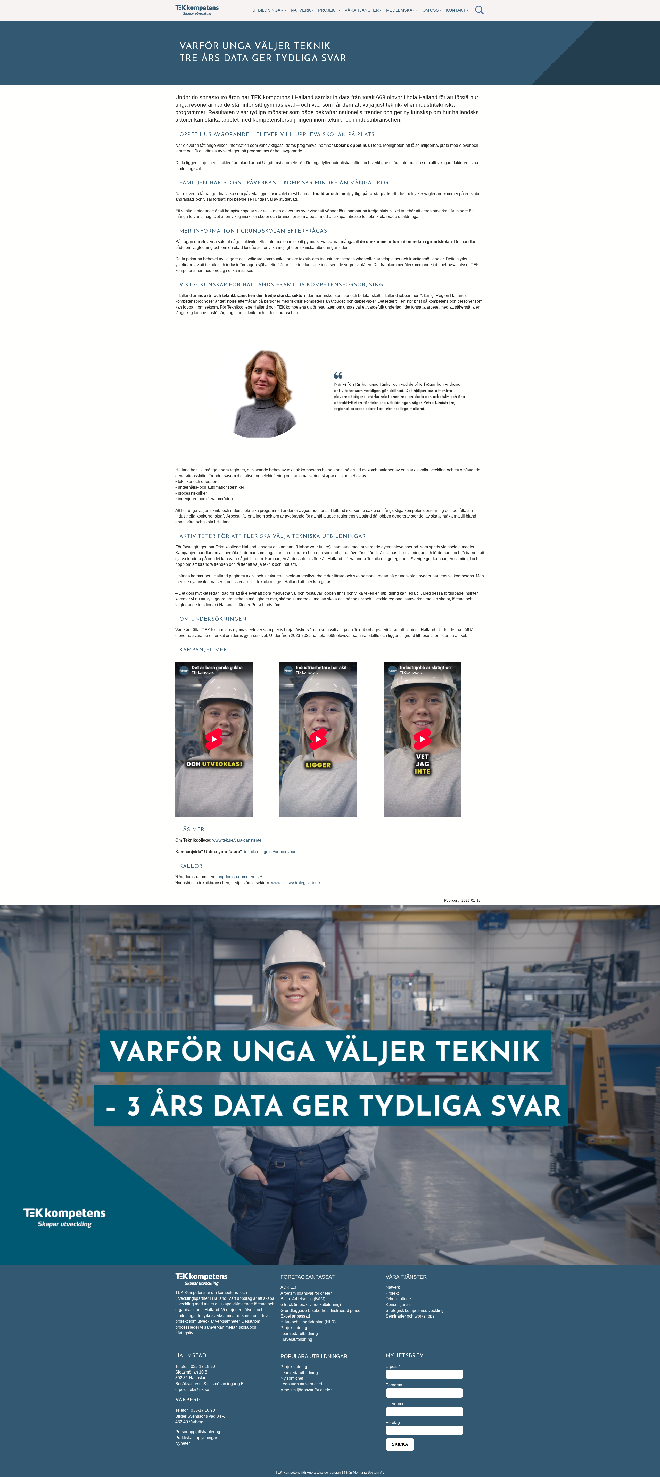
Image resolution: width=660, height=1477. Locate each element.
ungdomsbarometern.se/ (240, 877)
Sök (479, 10)
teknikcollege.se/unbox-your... (271, 852)
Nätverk (301, 10)
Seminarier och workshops (410, 1316)
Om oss (431, 10)
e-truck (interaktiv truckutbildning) (310, 1304)
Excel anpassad (295, 1316)
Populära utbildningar (313, 1356)
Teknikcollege (398, 1299)
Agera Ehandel (318, 1472)
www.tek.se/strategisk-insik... (297, 883)
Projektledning (293, 1328)
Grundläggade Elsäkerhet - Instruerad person (321, 1310)
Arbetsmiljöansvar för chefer (306, 1293)
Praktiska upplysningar (196, 1437)
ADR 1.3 (288, 1287)
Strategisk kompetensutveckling (415, 1310)
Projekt (327, 10)
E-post (393, 1366)
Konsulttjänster (399, 1304)
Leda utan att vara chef (301, 1384)
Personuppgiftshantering (197, 1432)
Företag (393, 1422)
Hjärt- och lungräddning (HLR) (308, 1322)
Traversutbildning (296, 1339)
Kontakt (456, 10)
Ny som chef (291, 1378)
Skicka (400, 1444)
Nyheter (182, 1443)
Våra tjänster (362, 10)
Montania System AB (369, 1472)
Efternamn (395, 1403)
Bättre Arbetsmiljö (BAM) (302, 1299)
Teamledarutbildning (299, 1333)
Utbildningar (268, 10)
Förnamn (394, 1385)
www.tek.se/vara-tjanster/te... (238, 840)
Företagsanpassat (307, 1277)
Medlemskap (400, 10)
